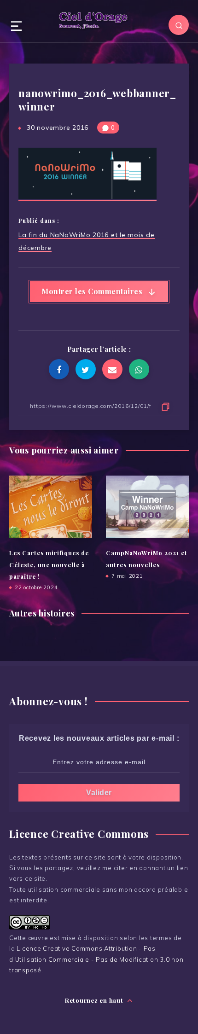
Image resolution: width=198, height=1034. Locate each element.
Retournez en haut (95, 1000)
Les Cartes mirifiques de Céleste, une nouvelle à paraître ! (49, 564)
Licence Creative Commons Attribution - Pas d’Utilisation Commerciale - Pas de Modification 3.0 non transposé (96, 959)
